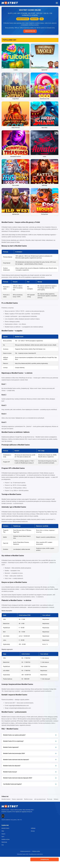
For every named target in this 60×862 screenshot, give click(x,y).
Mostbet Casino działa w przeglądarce (46, 437)
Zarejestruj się (30, 31)
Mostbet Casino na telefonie (12, 327)
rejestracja (25, 229)
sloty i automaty (30, 227)
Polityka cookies (36, 851)
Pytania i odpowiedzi (17, 799)
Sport (3, 836)
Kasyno (3, 834)
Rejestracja (4, 842)
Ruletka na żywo (28, 799)
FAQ (3, 845)
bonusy (8, 240)
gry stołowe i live (39, 227)
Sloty (3, 831)
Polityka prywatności (25, 851)
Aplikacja (33, 828)
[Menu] (56, 2)
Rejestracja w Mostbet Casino (12, 373)
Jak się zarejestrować (40, 799)
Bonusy (33, 831)
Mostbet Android (6, 799)
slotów (21, 512)
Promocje (49, 799)
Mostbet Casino (5, 828)
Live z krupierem (9, 319)
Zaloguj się (15, 859)
